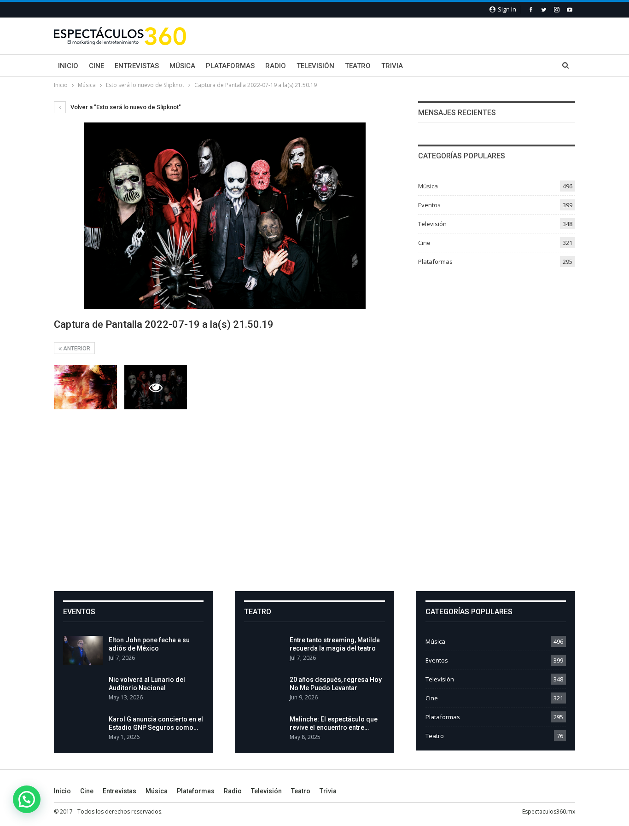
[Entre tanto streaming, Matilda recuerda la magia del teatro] (264, 650)
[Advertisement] (314, 499)
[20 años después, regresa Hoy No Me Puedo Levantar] (264, 690)
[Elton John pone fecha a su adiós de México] (83, 650)
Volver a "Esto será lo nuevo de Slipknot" (125, 107)
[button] (27, 799)
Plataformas (230, 66)
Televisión (315, 66)
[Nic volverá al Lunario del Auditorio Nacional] (83, 690)
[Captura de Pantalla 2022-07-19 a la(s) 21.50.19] (85, 387)
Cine (96, 66)
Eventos (429, 205)
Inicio (68, 66)
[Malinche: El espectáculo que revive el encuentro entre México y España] (264, 730)
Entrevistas (137, 66)
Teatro (358, 66)
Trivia (392, 66)
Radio (275, 66)
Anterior (76, 348)
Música (182, 66)
